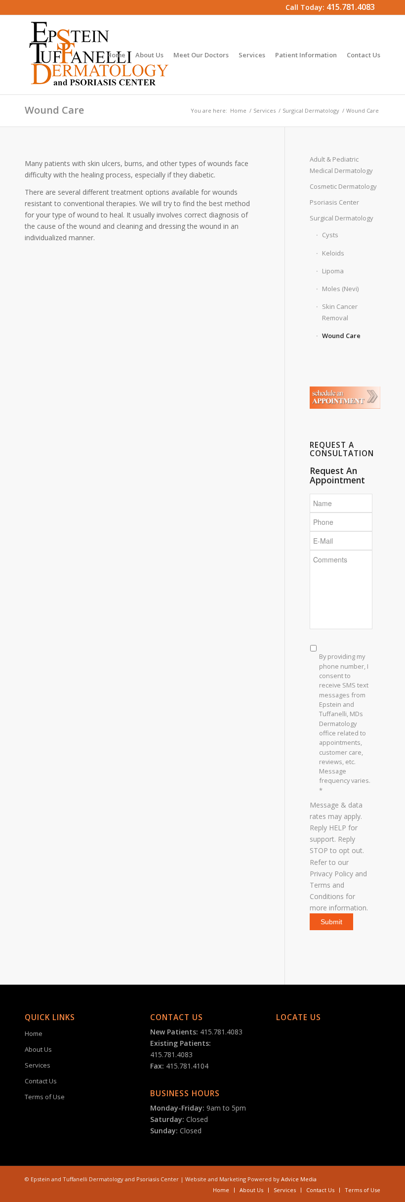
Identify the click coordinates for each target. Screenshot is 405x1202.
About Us (38, 1049)
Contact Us (41, 1080)
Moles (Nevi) (340, 288)
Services (264, 110)
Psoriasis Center (334, 202)
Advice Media (299, 1179)
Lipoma (333, 270)
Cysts (330, 234)
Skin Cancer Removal (340, 312)
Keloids (333, 253)
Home (238, 110)
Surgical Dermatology (311, 110)
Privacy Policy (331, 873)
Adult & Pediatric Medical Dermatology (341, 165)
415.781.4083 (350, 6)
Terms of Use (45, 1096)
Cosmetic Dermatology (343, 186)
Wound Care (54, 110)
